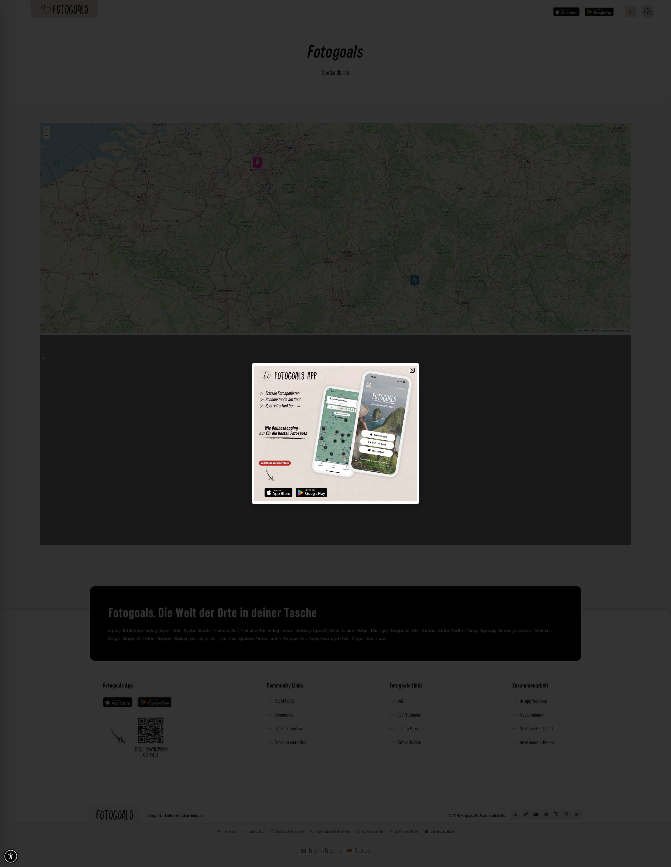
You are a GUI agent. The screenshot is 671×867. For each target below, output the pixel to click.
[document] (335, 433)
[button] (412, 370)
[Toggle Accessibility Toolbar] (11, 856)
